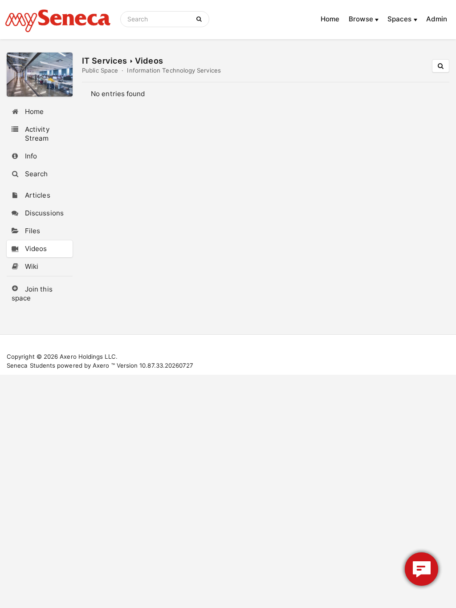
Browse (362, 19)
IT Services (104, 60)
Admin (436, 19)
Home (330, 19)
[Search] (200, 19)
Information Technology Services (173, 70)
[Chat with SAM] (421, 569)
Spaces (400, 19)
